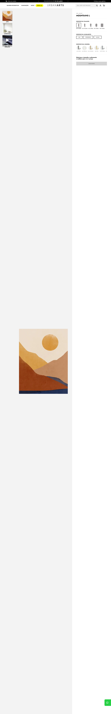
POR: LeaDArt (79, 13)
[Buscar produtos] (97, 5)
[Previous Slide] (38, 1)
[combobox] (87, 5)
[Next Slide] (68, 1)
